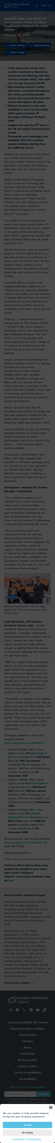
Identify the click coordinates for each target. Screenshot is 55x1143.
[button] (50, 1107)
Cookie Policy (19, 1139)
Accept (27, 1125)
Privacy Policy (34, 1139)
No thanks (27, 1132)
